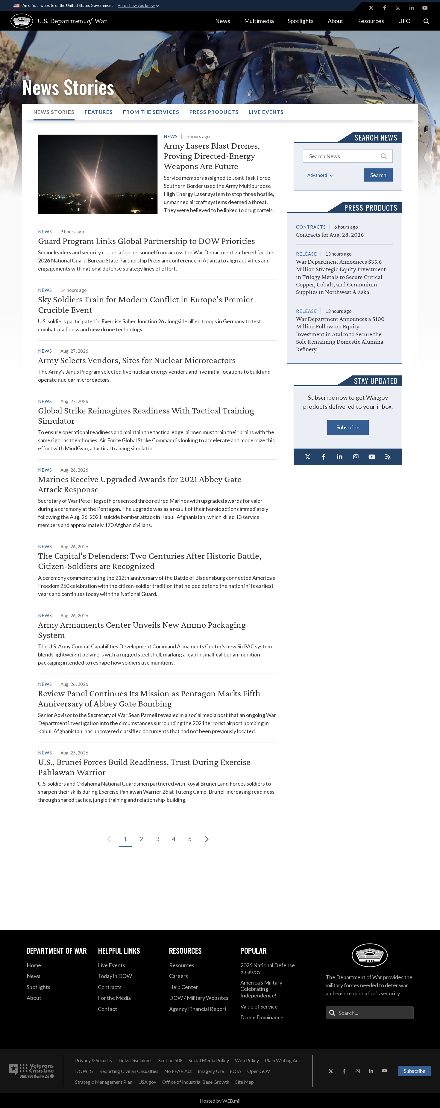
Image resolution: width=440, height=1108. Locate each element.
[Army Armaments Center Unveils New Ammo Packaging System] (157, 639)
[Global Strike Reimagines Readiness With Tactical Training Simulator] (157, 424)
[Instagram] (356, 457)
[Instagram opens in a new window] (398, 7)
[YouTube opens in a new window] (425, 7)
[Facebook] (324, 457)
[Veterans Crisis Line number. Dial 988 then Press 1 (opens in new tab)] (31, 1071)
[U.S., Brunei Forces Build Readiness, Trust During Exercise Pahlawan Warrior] (157, 776)
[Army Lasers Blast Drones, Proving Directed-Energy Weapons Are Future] (157, 173)
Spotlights (301, 20)
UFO (404, 20)
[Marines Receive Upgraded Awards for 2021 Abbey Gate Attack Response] (157, 497)
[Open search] (427, 21)
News (222, 20)
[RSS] (388, 457)
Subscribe (347, 427)
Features (99, 112)
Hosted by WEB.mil (220, 1101)
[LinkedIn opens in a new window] (411, 7)
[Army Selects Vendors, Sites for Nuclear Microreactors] (157, 365)
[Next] (206, 839)
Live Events (266, 112)
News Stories (54, 112)
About (335, 20)
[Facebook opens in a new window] (384, 7)
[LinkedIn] (340, 457)
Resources (370, 20)
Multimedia (259, 20)
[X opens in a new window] (371, 7)
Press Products (214, 112)
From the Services (151, 112)
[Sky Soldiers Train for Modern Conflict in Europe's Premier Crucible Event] (157, 309)
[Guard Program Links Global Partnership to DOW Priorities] (157, 250)
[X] (308, 457)
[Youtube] (372, 457)
